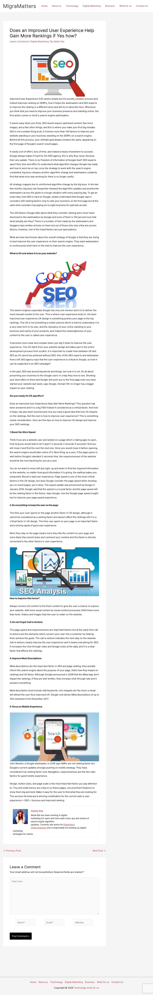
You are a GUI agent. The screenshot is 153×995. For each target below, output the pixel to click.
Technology (72, 5)
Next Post (99, 851)
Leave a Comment (19, 41)
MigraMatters (19, 6)
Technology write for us (86, 987)
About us (56, 5)
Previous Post (12, 851)
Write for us (125, 5)
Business (110, 5)
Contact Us (142, 5)
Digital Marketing (92, 5)
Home (44, 5)
